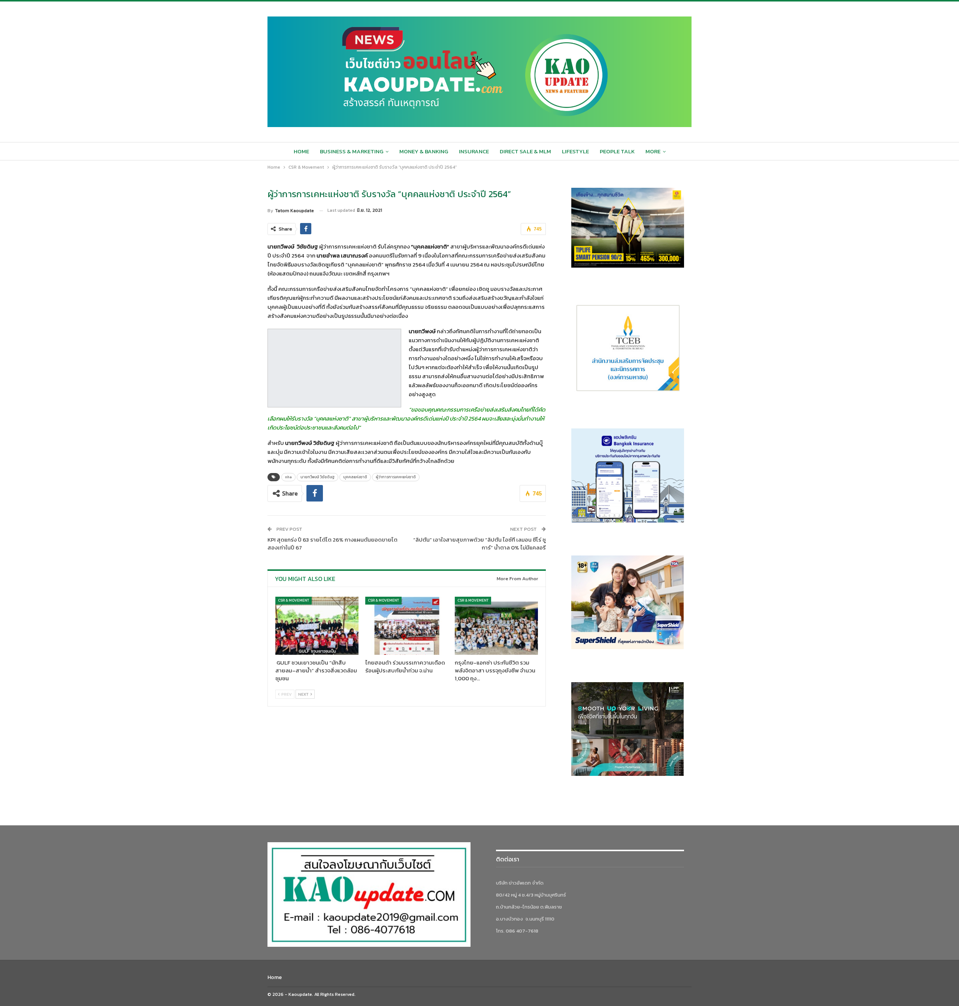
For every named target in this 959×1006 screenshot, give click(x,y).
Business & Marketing (351, 151)
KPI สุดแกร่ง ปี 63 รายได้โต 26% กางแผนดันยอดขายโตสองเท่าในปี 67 (332, 543)
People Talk (617, 151)
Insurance (474, 151)
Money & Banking (423, 151)
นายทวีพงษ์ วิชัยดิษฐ (317, 477)
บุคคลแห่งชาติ (355, 477)
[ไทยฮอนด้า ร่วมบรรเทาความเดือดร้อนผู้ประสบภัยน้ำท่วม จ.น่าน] (406, 626)
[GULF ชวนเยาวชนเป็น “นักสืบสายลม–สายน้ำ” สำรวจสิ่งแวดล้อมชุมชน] (317, 626)
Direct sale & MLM (525, 151)
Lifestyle (575, 151)
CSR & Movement (293, 600)
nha (288, 477)
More (652, 151)
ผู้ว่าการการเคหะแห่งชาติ (396, 477)
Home (301, 151)
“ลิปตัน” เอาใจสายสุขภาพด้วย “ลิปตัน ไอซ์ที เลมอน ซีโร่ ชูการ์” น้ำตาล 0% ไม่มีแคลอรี (479, 543)
